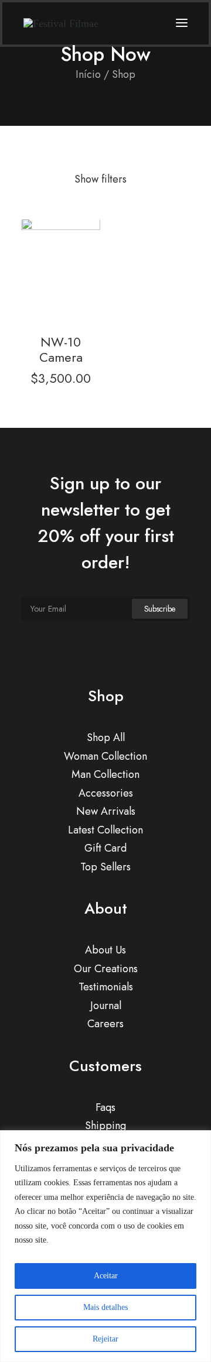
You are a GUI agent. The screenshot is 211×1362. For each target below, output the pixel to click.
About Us (105, 950)
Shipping (105, 1125)
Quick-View (86, 232)
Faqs (105, 1107)
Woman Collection (105, 756)
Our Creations (106, 968)
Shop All (106, 737)
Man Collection (105, 774)
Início (88, 74)
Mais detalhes (105, 1307)
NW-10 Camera (61, 349)
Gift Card (105, 848)
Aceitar (106, 1275)
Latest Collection (105, 830)
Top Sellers (105, 866)
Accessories (106, 793)
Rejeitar (105, 1338)
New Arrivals (105, 811)
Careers (105, 1023)
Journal (105, 1005)
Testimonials (106, 986)
